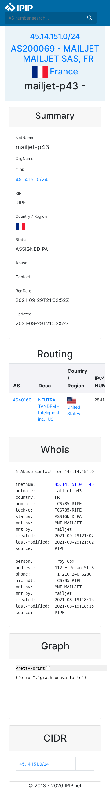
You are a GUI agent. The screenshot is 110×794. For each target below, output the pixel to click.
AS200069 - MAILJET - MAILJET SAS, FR (55, 53)
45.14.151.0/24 (55, 36)
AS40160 (22, 399)
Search (89, 17)
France (63, 71)
